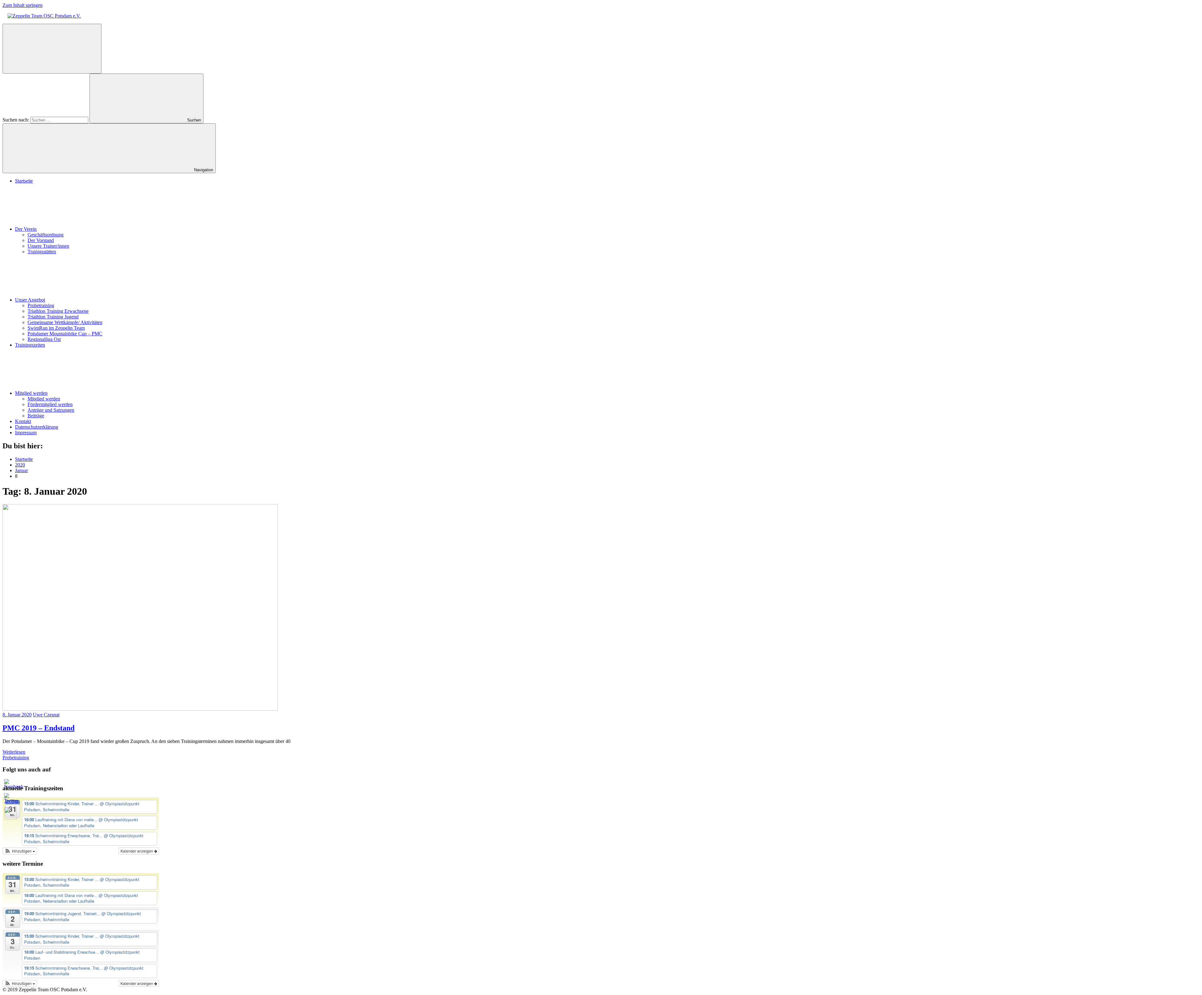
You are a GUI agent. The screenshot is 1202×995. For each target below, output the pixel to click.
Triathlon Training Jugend (53, 316)
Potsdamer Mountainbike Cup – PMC (65, 333)
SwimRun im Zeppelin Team (56, 328)
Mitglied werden (31, 393)
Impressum (26, 432)
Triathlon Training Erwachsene (58, 311)
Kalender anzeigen (137, 850)
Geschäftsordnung (46, 234)
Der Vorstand (41, 240)
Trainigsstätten (42, 251)
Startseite (24, 180)
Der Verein (26, 229)
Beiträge (36, 415)
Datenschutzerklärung (36, 427)
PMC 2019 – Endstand (38, 728)
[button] (20, 851)
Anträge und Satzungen (51, 410)
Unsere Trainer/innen (48, 246)
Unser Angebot (30, 299)
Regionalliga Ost (44, 339)
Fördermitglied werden (50, 404)
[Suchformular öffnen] (52, 49)
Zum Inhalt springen (23, 5)
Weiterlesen (14, 752)
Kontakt (23, 421)
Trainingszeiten (30, 345)
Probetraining (41, 305)
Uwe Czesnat (46, 714)
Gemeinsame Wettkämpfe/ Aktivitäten (65, 322)
